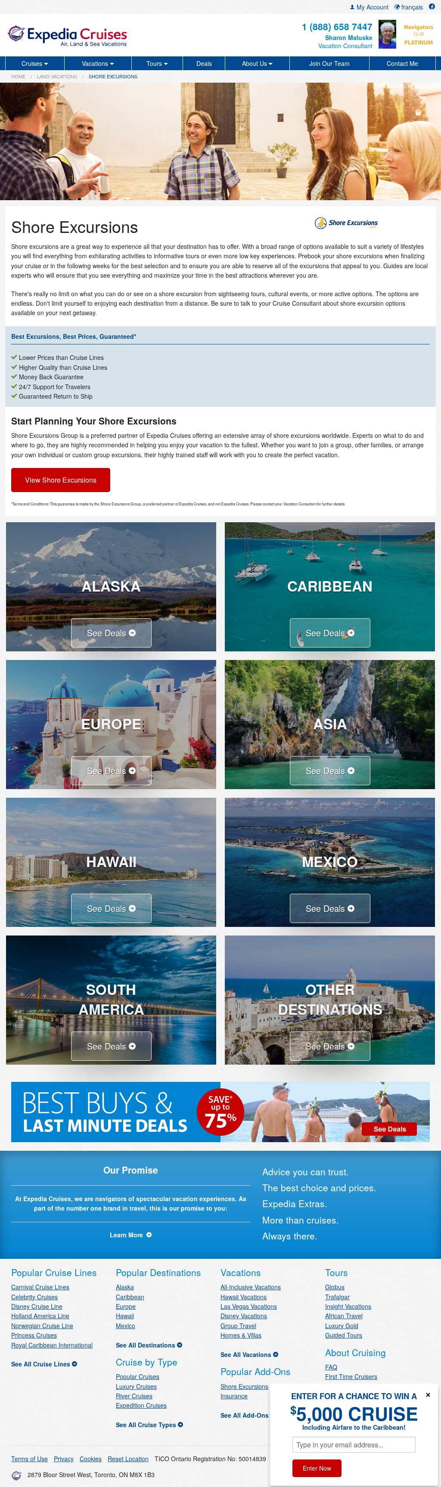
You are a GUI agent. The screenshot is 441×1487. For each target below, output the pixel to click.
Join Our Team (329, 63)
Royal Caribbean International (52, 1345)
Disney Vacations (243, 1315)
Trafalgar (337, 1296)
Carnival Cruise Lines (40, 1287)
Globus (335, 1287)
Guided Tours (343, 1335)
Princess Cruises (34, 1335)
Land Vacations (57, 76)
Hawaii (125, 1315)
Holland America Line (40, 1315)
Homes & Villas (240, 1335)
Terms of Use (29, 1458)
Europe (126, 1306)
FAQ (331, 1367)
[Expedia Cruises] (76, 35)
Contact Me (402, 63)
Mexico (125, 1325)
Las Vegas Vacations (248, 1306)
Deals (204, 63)
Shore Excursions (244, 1386)
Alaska (125, 1287)
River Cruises (134, 1395)
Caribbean (130, 1296)
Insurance (234, 1395)
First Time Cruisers (351, 1376)
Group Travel (238, 1325)
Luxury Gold (341, 1325)
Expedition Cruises (141, 1405)
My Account (371, 7)
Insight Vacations (348, 1306)
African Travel (344, 1315)
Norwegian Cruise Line (42, 1325)
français (411, 7)
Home (18, 76)
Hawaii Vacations (243, 1296)
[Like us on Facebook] (432, 7)
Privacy (64, 1458)
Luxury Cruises (136, 1386)
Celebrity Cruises (34, 1296)
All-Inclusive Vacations (250, 1287)
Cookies (91, 1458)
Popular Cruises (137, 1376)
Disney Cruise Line (36, 1306)
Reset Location (128, 1458)
